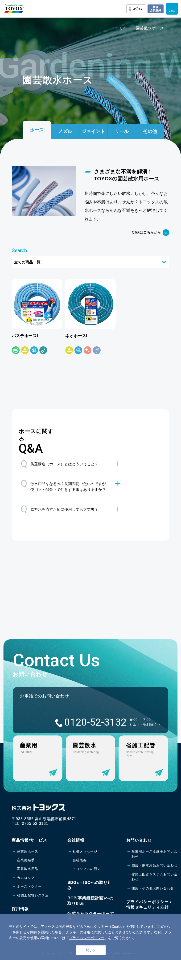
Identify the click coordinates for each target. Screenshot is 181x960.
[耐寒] (34, 350)
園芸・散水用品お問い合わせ (154, 865)
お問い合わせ (139, 840)
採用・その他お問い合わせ (153, 888)
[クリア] (87, 350)
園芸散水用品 (27, 869)
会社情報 (75, 840)
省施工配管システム (33, 895)
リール (122, 131)
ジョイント (93, 131)
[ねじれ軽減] (43, 350)
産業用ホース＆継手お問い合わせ (154, 853)
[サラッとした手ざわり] (97, 350)
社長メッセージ (85, 851)
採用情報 (20, 909)
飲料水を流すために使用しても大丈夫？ (59, 509)
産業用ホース (27, 851)
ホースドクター (29, 886)
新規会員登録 (155, 8)
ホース (37, 129)
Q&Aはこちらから (146, 232)
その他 (150, 131)
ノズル (65, 131)
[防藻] (16, 350)
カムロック (26, 878)
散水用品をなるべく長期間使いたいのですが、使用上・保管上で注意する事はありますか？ (65, 485)
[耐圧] (25, 350)
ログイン (138, 8)
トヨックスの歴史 (87, 869)
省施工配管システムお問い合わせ (154, 876)
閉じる (90, 950)
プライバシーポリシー (86, 938)
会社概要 (80, 860)
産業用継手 (26, 860)
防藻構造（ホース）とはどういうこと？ (59, 463)
